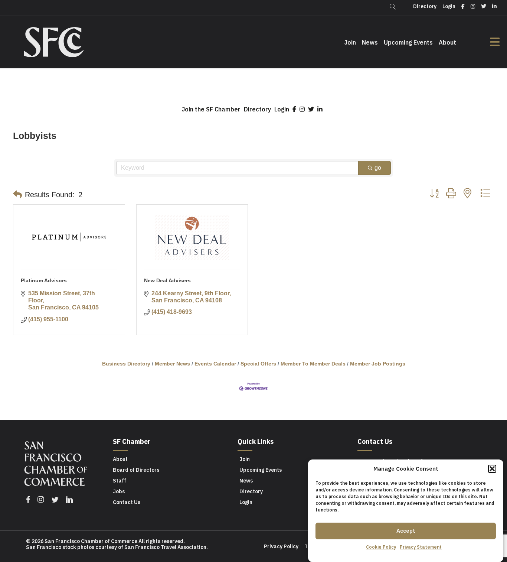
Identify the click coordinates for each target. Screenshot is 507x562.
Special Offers (258, 364)
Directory (257, 109)
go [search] (377, 168)
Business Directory (126, 364)
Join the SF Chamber (211, 109)
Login (281, 109)
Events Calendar (215, 364)
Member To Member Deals (313, 364)
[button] (492, 468)
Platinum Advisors (44, 280)
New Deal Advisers (167, 280)
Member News (172, 364)
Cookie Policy (381, 547)
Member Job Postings (377, 364)
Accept (405, 530)
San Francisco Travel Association (165, 547)
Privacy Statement (421, 547)
